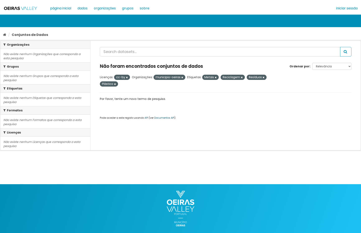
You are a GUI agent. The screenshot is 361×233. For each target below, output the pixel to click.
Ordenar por (300, 66)
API (146, 118)
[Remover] (127, 77)
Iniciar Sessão (347, 8)
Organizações (105, 8)
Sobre (144, 8)
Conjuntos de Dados (30, 34)
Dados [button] (83, 8)
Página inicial (60, 8)
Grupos (127, 8)
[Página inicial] (4, 34)
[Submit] (345, 52)
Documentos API (164, 118)
